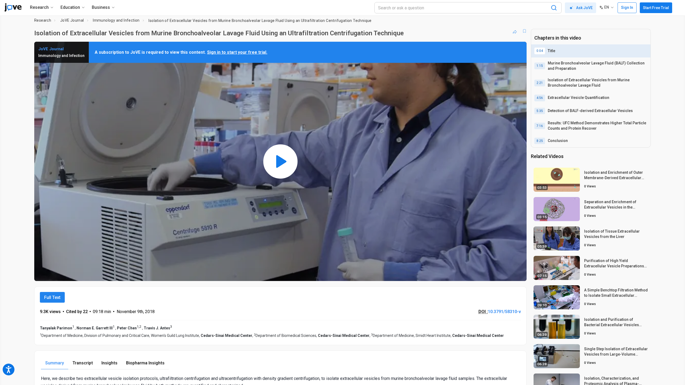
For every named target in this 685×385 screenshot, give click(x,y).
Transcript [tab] (83, 362)
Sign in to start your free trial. (237, 52)
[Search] (554, 7)
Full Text (52, 297)
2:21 (539, 83)
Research (42, 20)
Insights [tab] (109, 362)
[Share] (515, 31)
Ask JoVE (584, 8)
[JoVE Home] (13, 7)
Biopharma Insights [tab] (145, 362)
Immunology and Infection (116, 20)
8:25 (539, 141)
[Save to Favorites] (524, 31)
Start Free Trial (656, 8)
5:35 (539, 111)
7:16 (539, 126)
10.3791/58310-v (504, 311)
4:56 (539, 98)
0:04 (539, 51)
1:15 (539, 66)
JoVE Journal (72, 20)
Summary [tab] (54, 362)
